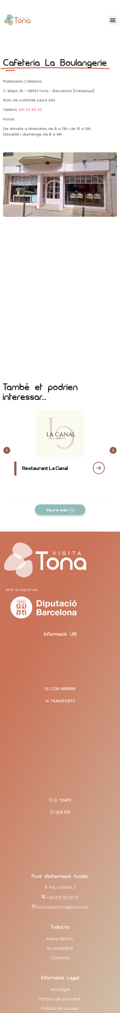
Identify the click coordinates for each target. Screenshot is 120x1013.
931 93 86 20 (30, 109)
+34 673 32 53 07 (63, 897)
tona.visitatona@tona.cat (62, 907)
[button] (112, 20)
